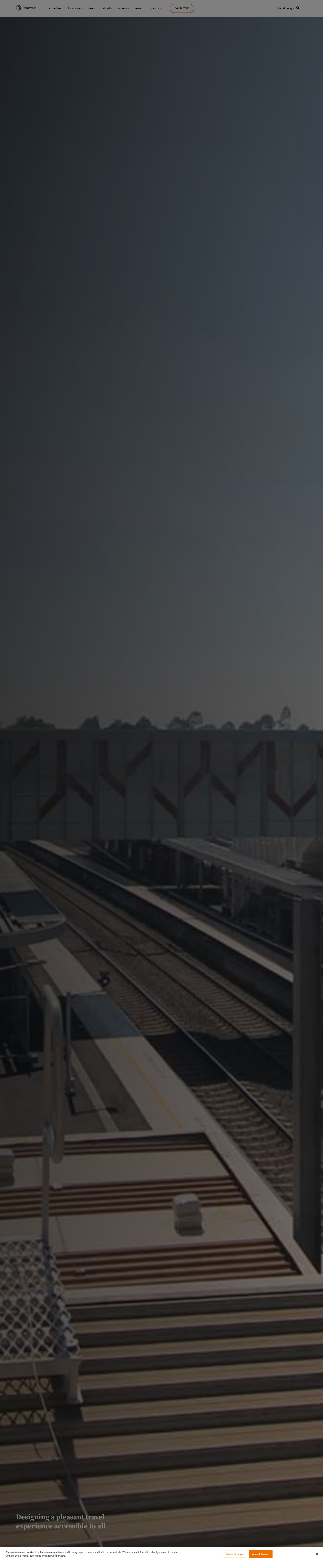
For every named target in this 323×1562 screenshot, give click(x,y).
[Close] (317, 1554)
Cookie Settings (234, 1554)
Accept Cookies (261, 1554)
